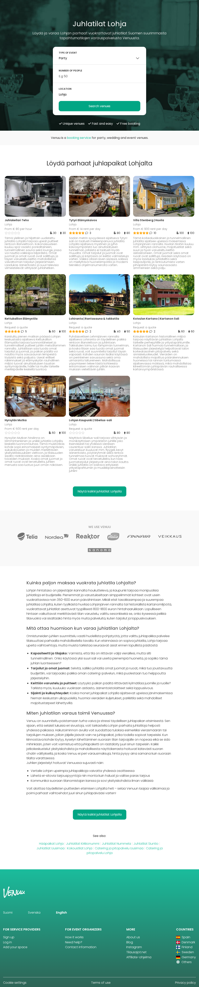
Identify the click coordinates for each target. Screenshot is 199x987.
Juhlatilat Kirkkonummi (82, 843)
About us (133, 937)
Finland (186, 947)
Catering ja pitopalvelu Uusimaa (119, 848)
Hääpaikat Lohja (51, 843)
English (61, 912)
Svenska (34, 912)
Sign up (8, 937)
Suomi (7, 912)
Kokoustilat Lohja (79, 848)
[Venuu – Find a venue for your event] (12, 8)
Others (186, 962)
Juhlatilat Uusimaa (51, 848)
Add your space (15, 947)
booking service (79, 138)
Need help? (73, 942)
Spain (185, 937)
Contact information (80, 947)
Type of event (68, 52)
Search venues (99, 106)
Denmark (188, 942)
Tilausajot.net (136, 952)
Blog (129, 942)
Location (65, 88)
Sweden (187, 952)
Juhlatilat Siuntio (146, 843)
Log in (7, 942)
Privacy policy (185, 982)
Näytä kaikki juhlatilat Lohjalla (100, 491)
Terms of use (101, 982)
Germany (188, 957)
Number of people (70, 70)
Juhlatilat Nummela (116, 843)
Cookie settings (14, 982)
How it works (74, 937)
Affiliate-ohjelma (138, 957)
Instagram (134, 947)
